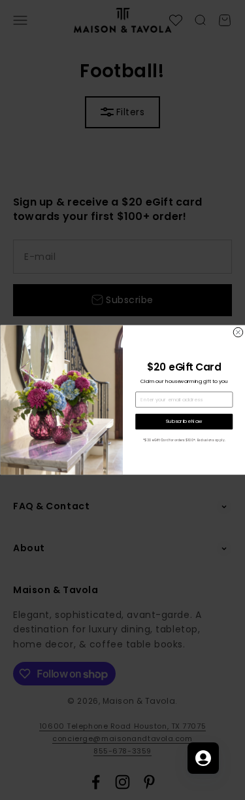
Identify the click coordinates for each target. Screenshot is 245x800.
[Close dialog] (237, 332)
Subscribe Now (183, 421)
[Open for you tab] (203, 758)
